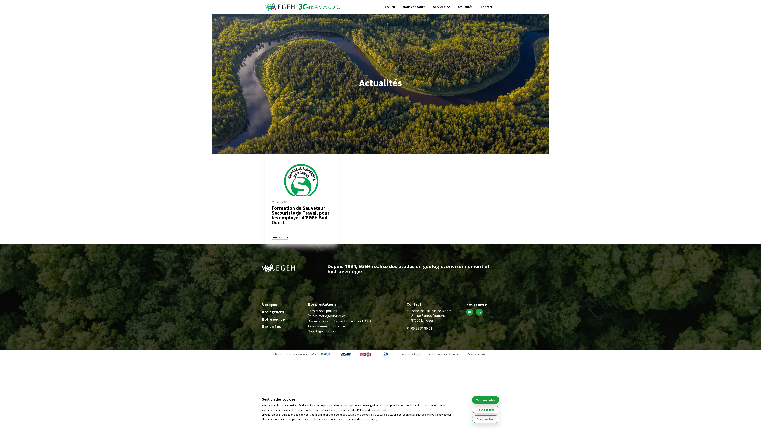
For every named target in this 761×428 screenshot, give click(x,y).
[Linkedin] (480, 313)
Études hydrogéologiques (327, 316)
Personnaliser (486, 419)
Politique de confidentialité (445, 354)
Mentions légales (412, 354)
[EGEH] (303, 7)
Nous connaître (414, 7)
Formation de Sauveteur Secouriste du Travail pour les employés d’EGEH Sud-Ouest (300, 215)
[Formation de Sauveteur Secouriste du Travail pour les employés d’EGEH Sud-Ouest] (301, 175)
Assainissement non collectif (329, 326)
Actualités (465, 7)
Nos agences (273, 311)
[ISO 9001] (365, 355)
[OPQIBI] (346, 355)
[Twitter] (471, 313)
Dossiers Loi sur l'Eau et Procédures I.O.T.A (339, 321)
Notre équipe (273, 319)
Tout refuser (485, 409)
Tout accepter (485, 400)
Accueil (390, 7)
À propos (269, 304)
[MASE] (326, 355)
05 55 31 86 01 (421, 328)
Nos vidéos (271, 326)
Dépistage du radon (322, 331)
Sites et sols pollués (322, 311)
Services (439, 7)
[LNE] (385, 355)
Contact (486, 7)
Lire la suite (280, 237)
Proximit (475, 354)
